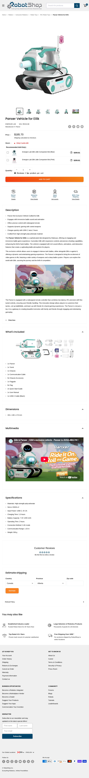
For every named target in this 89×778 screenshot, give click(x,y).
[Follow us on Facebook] (3, 761)
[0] (85, 5)
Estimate (12, 591)
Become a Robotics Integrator (12, 690)
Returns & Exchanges (10, 666)
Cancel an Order (8, 669)
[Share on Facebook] (69, 126)
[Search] (77, 5)
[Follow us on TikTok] (24, 761)
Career (50, 659)
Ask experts (54, 199)
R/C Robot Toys (45, 15)
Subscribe (17, 736)
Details (13, 199)
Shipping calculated (21, 138)
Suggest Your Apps (9, 703)
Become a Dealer (8, 697)
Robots (10, 15)
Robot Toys (34, 15)
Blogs (50, 693)
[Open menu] (3, 5)
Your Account (7, 655)
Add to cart (44, 179)
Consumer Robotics (22, 15)
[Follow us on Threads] (32, 761)
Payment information (9, 676)
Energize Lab (10, 124)
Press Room (52, 669)
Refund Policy (10, 602)
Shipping (5, 662)
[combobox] (60, 5)
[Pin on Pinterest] (73, 126)
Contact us (6, 679)
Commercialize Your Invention (12, 707)
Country (9, 578)
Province (39, 578)
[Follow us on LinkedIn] (28, 761)
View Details (34, 199)
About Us (51, 655)
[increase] (30, 169)
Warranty (5, 672)
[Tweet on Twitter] (77, 126)
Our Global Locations (8, 752)
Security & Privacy (55, 666)
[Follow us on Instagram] (11, 761)
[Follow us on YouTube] (20, 761)
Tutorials (51, 700)
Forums (51, 690)
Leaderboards (53, 703)
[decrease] (16, 169)
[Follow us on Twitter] (7, 761)
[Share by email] (82, 126)
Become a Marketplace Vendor (13, 693)
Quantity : (9, 170)
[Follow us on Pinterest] (16, 761)
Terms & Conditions (55, 662)
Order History (7, 659)
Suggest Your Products (10, 700)
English (29, 752)
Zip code (70, 578)
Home (4, 15)
